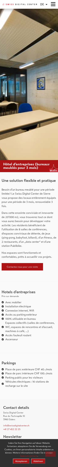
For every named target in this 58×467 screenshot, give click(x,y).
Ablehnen (38, 461)
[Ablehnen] (50, 454)
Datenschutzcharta (29, 456)
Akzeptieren (21, 461)
